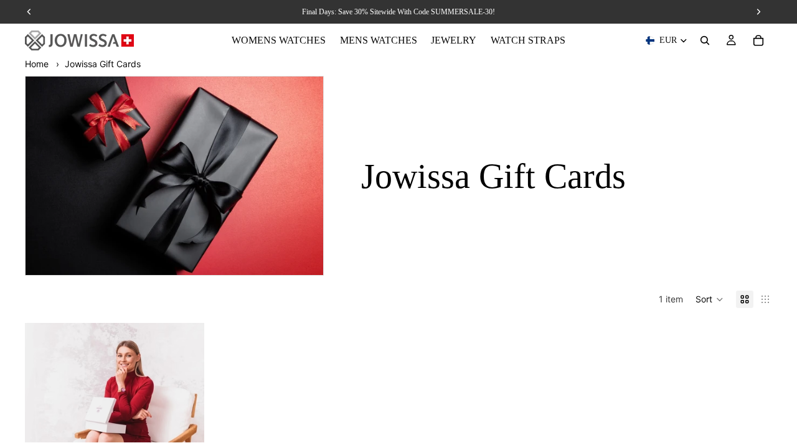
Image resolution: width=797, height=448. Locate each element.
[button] (710, 299)
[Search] (705, 40)
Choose (195, 423)
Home (37, 63)
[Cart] (758, 40)
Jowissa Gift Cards (103, 63)
